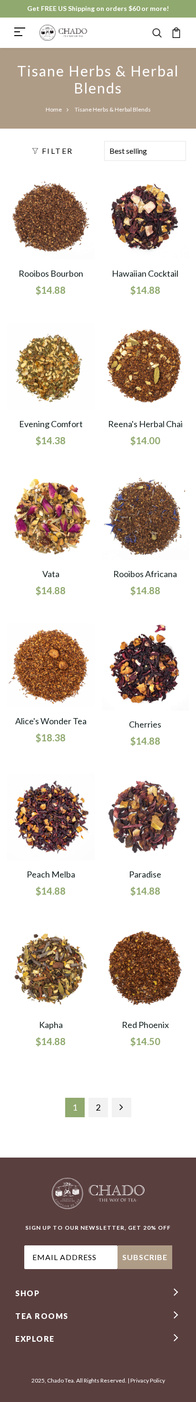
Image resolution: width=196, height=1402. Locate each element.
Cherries (145, 724)
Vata (50, 574)
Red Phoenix (145, 1024)
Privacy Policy (147, 1380)
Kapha (51, 1024)
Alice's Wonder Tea (51, 721)
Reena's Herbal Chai (145, 424)
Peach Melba (51, 874)
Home (54, 109)
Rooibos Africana (145, 574)
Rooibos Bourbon (51, 273)
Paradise (145, 874)
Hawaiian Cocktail (145, 273)
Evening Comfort (51, 424)
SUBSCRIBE (144, 1257)
